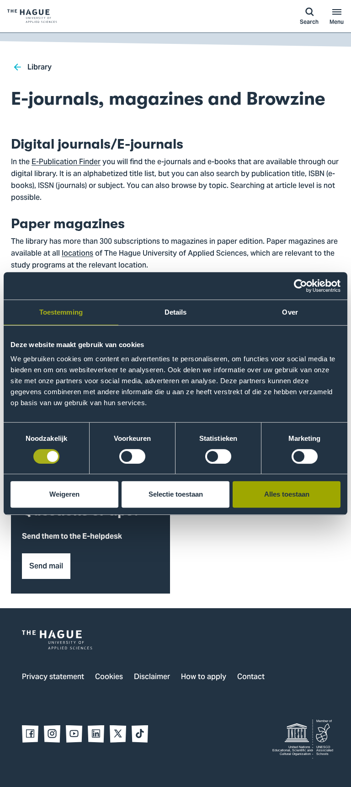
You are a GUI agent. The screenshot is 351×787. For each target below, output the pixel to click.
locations (77, 254)
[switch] (132, 456)
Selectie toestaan (176, 494)
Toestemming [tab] (61, 312)
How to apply (203, 677)
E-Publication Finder (66, 162)
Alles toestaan (286, 494)
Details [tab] (176, 312)
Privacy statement (53, 677)
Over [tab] (290, 312)
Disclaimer (152, 677)
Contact (251, 677)
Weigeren (64, 494)
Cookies (109, 677)
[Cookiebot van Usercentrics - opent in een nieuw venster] (300, 286)
